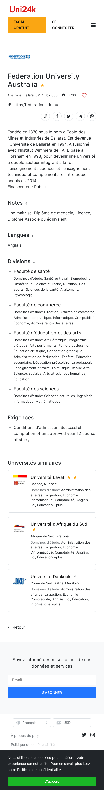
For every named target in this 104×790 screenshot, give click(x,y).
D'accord (52, 781)
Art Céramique (55, 340)
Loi (33, 505)
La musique (61, 368)
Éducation (21, 379)
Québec (50, 484)
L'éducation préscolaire (51, 362)
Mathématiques (48, 401)
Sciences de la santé (42, 289)
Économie (21, 323)
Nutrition (70, 284)
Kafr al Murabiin (66, 583)
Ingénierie (85, 396)
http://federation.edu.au (35, 104)
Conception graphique (64, 351)
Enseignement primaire (32, 368)
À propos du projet (26, 735)
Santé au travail (56, 278)
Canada (36, 484)
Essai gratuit (21, 24)
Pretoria (62, 536)
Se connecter (63, 24)
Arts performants (43, 345)
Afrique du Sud (42, 536)
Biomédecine (80, 278)
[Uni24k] (23, 10)
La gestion (52, 495)
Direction (51, 312)
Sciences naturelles (59, 396)
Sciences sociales (27, 373)
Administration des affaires (52, 323)
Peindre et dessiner (74, 345)
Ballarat (29, 95)
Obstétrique (23, 284)
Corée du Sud (41, 583)
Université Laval (47, 477)
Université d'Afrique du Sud (59, 524)
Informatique (63, 317)
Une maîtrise (20, 212)
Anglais (14, 245)
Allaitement (69, 289)
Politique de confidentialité (33, 744)
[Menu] (91, 24)
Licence (82, 212)
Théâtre (68, 357)
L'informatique (42, 500)
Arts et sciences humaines (64, 373)
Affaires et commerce (77, 312)
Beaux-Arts (81, 368)
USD (67, 722)
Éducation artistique (29, 351)
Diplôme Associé (24, 219)
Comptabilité (85, 317)
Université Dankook (50, 576)
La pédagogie (82, 362)
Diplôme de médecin (53, 212)
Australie (14, 95)
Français (29, 723)
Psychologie (23, 295)
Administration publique (32, 317)
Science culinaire (48, 284)
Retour (19, 627)
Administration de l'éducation (37, 357)
